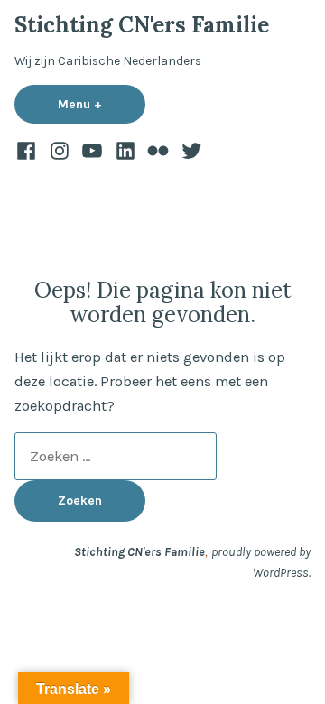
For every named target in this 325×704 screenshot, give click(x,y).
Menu (101, 104)
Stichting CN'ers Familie (141, 25)
